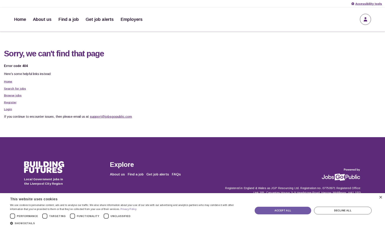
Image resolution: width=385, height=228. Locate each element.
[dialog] (192, 210)
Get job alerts (100, 19)
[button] (128, 223)
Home (20, 19)
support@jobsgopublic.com (111, 116)
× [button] (380, 197)
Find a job (68, 19)
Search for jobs (15, 88)
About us (42, 19)
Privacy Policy (129, 209)
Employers (132, 19)
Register (10, 102)
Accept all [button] (283, 210)
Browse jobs (13, 95)
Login (8, 109)
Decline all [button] (343, 210)
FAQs (176, 174)
